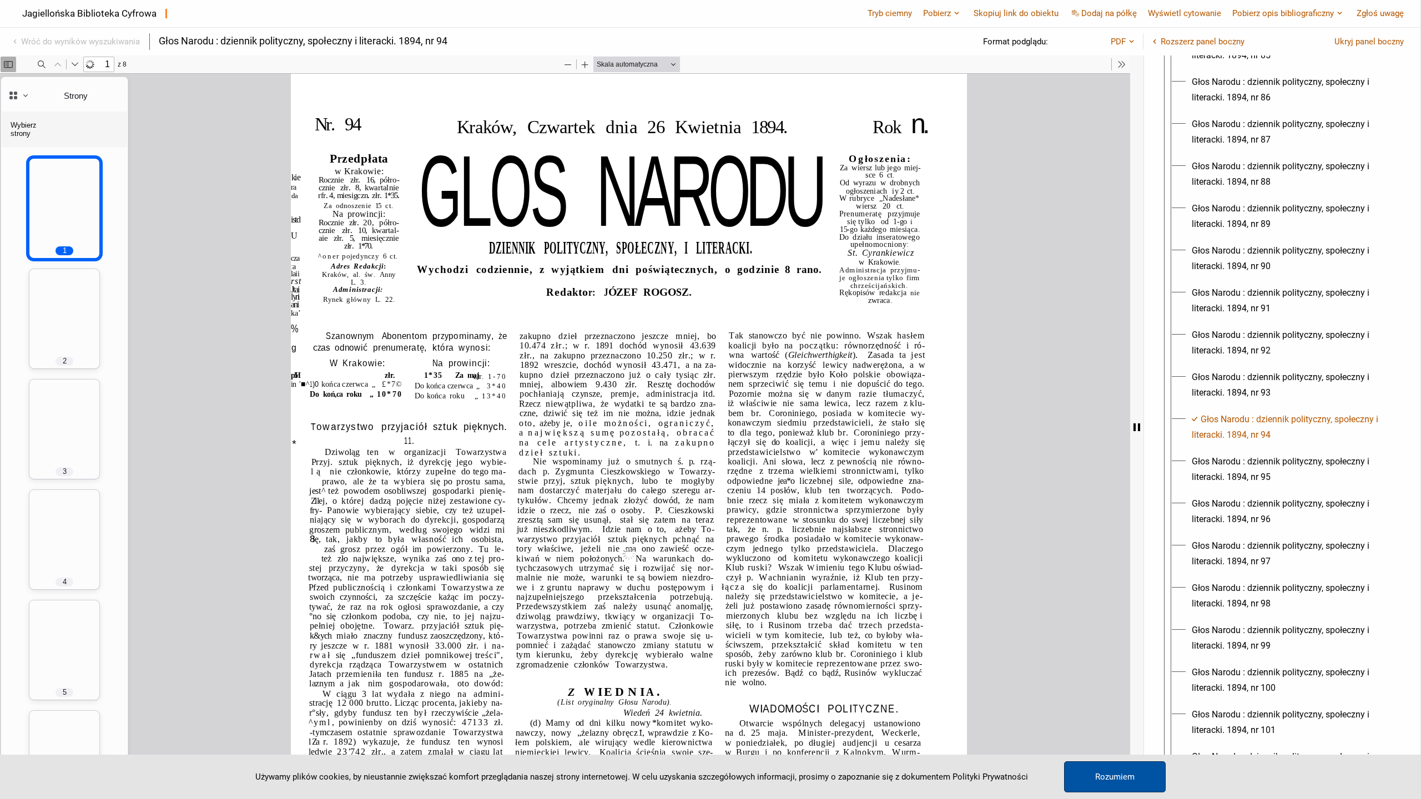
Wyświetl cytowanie (1184, 13)
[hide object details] (1136, 427)
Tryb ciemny (890, 13)
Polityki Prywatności (990, 777)
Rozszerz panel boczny (1202, 42)
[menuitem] (1292, 90)
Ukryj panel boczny (1369, 42)
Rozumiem (1115, 777)
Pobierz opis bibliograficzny (1283, 13)
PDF (1118, 42)
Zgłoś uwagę (1380, 13)
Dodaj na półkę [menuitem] (1109, 13)
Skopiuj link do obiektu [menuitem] (1016, 13)
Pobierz (937, 13)
